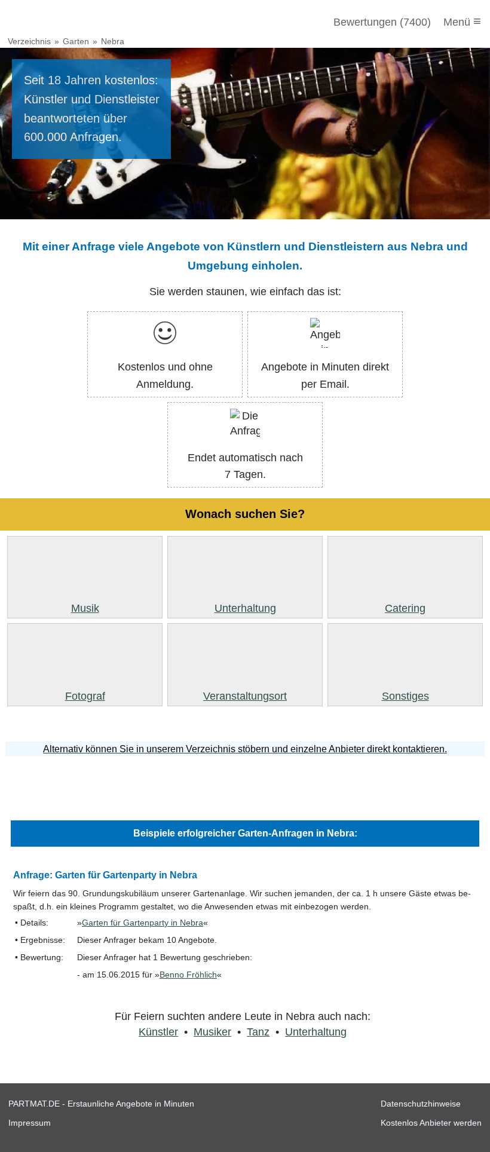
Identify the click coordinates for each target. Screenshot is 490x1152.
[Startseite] (72, 22)
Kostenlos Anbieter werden (431, 1123)
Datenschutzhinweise (421, 1103)
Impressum (29, 1123)
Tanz (258, 1032)
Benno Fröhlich (188, 974)
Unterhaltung (316, 1032)
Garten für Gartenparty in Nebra (142, 922)
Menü (462, 21)
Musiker (212, 1032)
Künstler (158, 1032)
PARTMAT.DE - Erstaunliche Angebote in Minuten (101, 1103)
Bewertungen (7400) (382, 22)
